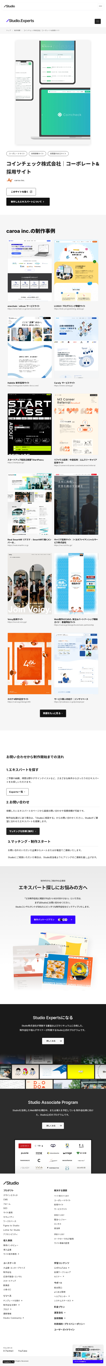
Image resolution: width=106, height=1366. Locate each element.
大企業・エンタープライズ (14, 1268)
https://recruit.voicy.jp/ (17, 622)
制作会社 (7, 1272)
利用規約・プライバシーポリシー (69, 1324)
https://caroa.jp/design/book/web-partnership (74, 625)
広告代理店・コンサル (12, 1276)
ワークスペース (9, 1221)
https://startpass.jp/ (16, 463)
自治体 (57, 1228)
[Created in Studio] (8, 1361)
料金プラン (59, 1307)
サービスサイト (60, 1209)
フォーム (6, 1204)
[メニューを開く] (100, 6)
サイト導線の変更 (61, 1243)
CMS (5, 1199)
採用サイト (58, 1204)
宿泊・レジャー (60, 1219)
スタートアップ (9, 1281)
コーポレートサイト (62, 1200)
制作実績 (17, 30)
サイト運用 (8, 1212)
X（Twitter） (8, 1351)
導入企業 (7, 1250)
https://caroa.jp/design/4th (19, 702)
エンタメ (57, 1224)
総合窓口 (58, 1287)
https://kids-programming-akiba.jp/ (69, 309)
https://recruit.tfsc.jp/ (63, 545)
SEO (5, 1208)
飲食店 (6, 1285)
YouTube (22, 1351)
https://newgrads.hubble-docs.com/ (23, 386)
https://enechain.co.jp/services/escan (24, 309)
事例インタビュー (10, 1245)
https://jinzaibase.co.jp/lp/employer (69, 702)
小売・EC (7, 1289)
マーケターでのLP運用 (64, 1239)
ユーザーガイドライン (64, 1329)
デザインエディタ (10, 1195)
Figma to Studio (11, 1225)
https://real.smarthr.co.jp (18, 545)
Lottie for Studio (11, 1230)
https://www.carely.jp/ (63, 386)
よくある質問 (59, 1292)
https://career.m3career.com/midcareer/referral (74, 465)
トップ (8, 30)
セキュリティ (8, 1217)
